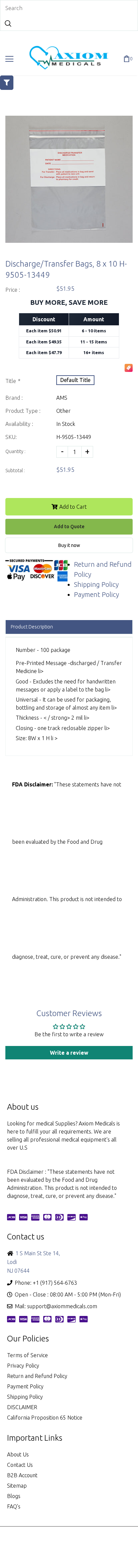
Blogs (13, 1496)
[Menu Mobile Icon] (9, 59)
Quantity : (15, 451)
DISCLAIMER (22, 1407)
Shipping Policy (96, 584)
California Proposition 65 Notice (44, 1418)
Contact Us (20, 1465)
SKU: (11, 437)
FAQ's (13, 1506)
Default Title (75, 380)
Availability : (19, 424)
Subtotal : (15, 470)
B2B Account (22, 1475)
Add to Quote (69, 526)
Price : (12, 290)
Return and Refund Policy (37, 1376)
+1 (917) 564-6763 (55, 1283)
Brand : (14, 398)
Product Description (32, 626)
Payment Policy (96, 594)
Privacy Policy (23, 1366)
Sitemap (17, 1486)
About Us (18, 1454)
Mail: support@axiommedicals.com (56, 1306)
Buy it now (69, 545)
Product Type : (23, 411)
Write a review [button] (69, 1053)
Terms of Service (27, 1355)
